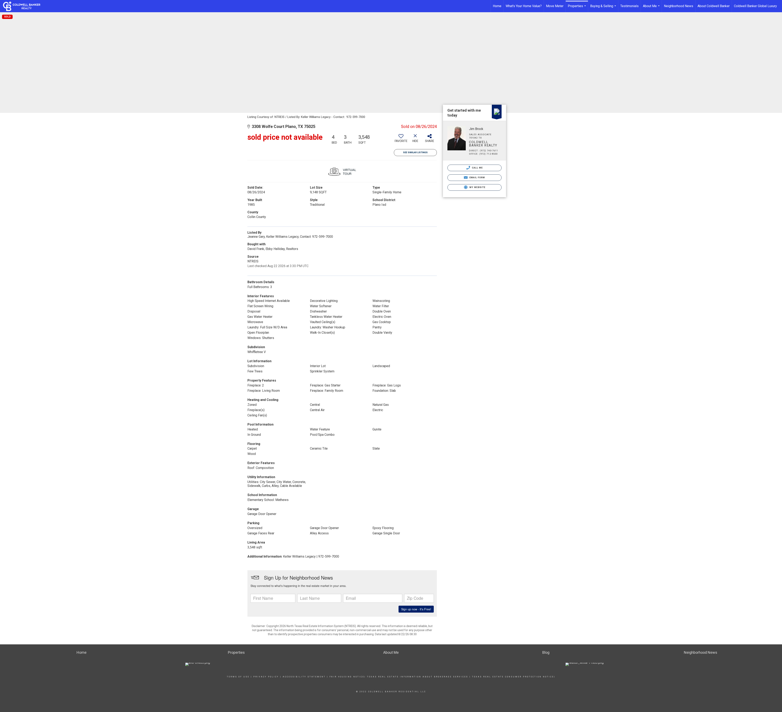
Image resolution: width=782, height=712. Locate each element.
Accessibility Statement (304, 677)
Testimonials (629, 6)
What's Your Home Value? (524, 6)
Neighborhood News (678, 6)
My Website (477, 187)
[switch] (401, 140)
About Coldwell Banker (713, 6)
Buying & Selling (603, 8)
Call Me (477, 167)
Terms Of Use (238, 677)
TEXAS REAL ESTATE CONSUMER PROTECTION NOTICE (513, 677)
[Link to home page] (23, 6)
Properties (577, 8)
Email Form (476, 177)
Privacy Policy (266, 677)
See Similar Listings (415, 152)
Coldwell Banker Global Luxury (755, 6)
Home (497, 6)
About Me (652, 8)
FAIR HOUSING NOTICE (346, 677)
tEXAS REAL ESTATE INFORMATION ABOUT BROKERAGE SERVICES (417, 677)
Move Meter (554, 6)
